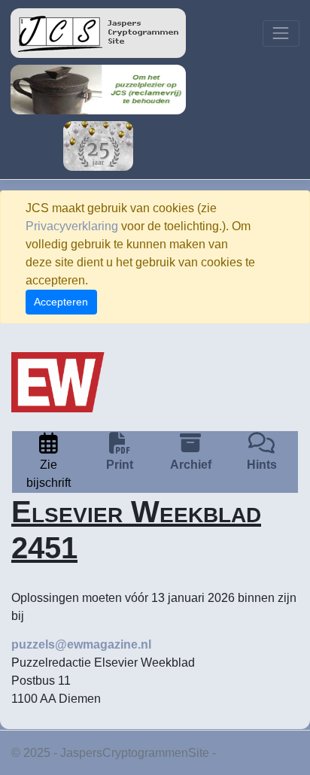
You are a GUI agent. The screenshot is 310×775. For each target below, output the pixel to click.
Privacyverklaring (72, 226)
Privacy (239, 752)
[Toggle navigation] (281, 33)
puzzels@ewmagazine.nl (81, 644)
